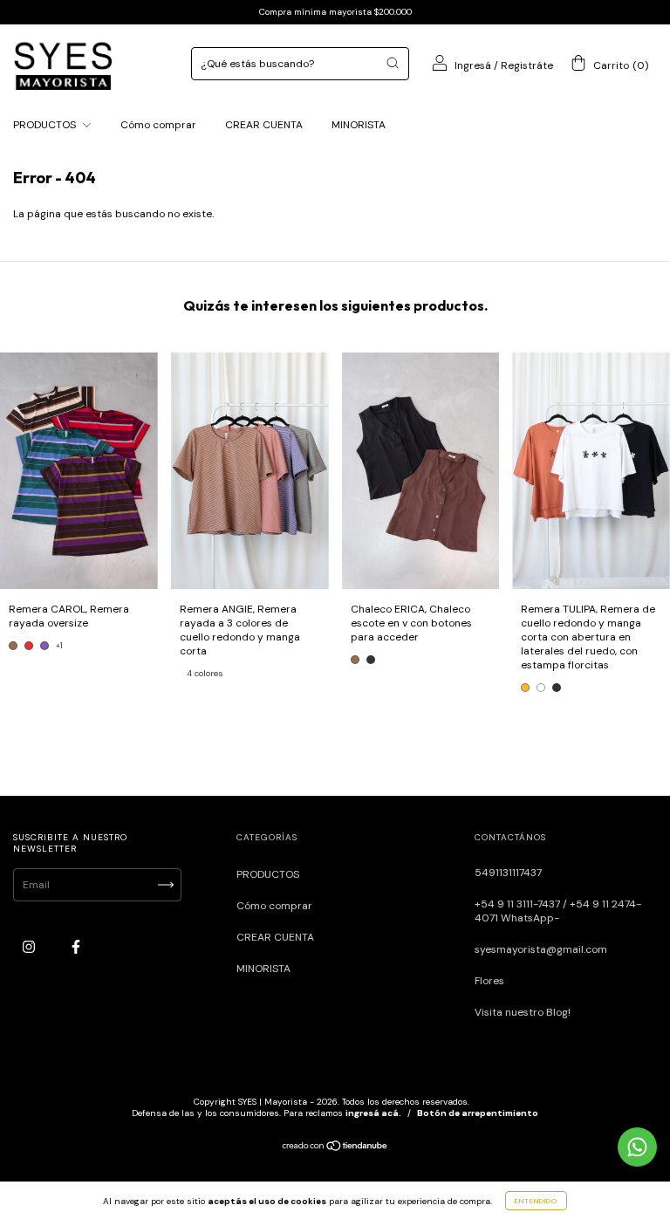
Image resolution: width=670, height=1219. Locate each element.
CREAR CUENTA (264, 125)
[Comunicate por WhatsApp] (637, 1147)
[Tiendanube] (335, 1148)
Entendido (536, 1200)
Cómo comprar (158, 125)
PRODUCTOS (46, 125)
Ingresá (473, 65)
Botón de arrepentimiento (477, 1113)
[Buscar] (392, 63)
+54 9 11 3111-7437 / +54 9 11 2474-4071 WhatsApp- (558, 911)
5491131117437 (508, 873)
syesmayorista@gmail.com (541, 949)
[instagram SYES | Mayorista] (30, 948)
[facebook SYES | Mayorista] (76, 948)
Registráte (527, 65)
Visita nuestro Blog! (523, 1012)
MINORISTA (359, 125)
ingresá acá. (373, 1113)
